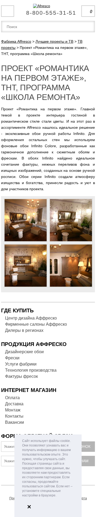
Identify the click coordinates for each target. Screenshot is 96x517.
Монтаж (13, 410)
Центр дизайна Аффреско (31, 318)
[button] (57, 495)
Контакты (14, 416)
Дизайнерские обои (24, 351)
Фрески (12, 358)
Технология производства (31, 370)
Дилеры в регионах (24, 330)
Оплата (12, 397)
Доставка (14, 404)
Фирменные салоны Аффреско (36, 324)
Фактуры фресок (21, 376)
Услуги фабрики (21, 364)
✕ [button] (29, 507)
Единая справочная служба (48, 11)
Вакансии (14, 422)
